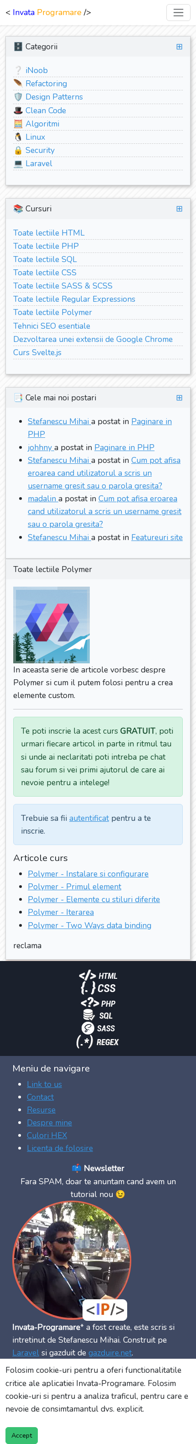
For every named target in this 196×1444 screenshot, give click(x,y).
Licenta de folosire (60, 1148)
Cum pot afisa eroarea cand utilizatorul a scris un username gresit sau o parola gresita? (104, 473)
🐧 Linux (29, 136)
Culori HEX (47, 1135)
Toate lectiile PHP (46, 246)
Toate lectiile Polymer (52, 312)
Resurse (41, 1109)
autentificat (89, 818)
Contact (40, 1097)
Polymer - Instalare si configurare (88, 873)
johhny (41, 447)
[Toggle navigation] (178, 12)
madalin (43, 498)
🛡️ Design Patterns (48, 96)
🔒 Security (34, 150)
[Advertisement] (98, 1303)
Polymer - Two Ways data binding (89, 925)
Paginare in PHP (124, 447)
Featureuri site (157, 537)
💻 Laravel (32, 163)
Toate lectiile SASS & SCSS (63, 285)
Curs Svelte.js (37, 352)
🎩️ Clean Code (39, 110)
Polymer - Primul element (74, 886)
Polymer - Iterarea (61, 912)
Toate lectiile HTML (49, 232)
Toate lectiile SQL (45, 259)
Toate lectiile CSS (45, 272)
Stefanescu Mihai (59, 421)
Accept (21, 1435)
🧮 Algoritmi (36, 123)
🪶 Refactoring (40, 83)
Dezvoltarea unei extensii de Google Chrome (93, 339)
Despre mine (49, 1122)
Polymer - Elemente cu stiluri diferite (94, 899)
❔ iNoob (30, 70)
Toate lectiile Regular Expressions (74, 299)
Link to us (44, 1084)
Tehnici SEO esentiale (51, 325)
